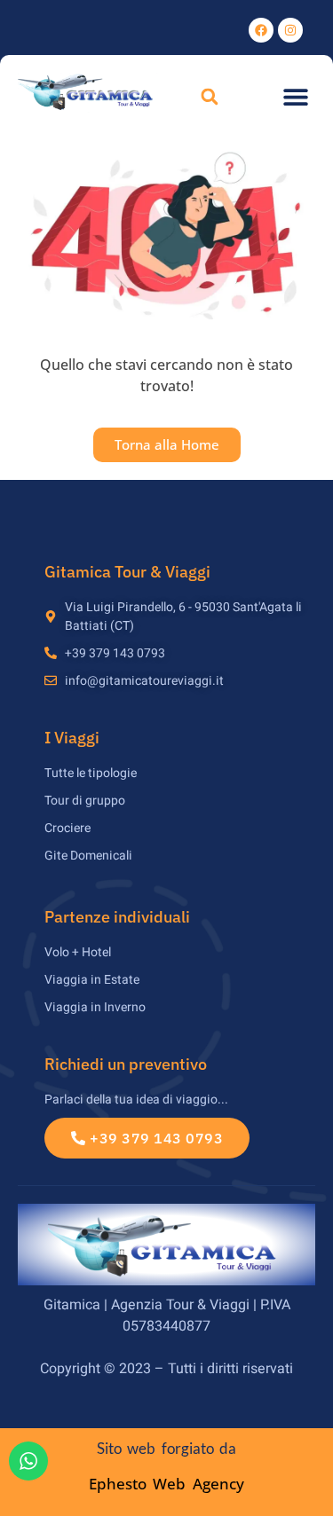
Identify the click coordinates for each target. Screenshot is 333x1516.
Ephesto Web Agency (166, 1483)
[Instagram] (290, 30)
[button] (209, 97)
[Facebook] (261, 30)
